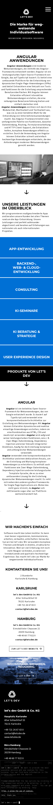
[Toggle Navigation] (48, 9)
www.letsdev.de (12, 737)
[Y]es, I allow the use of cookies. (17, 791)
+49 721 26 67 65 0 (26, 605)
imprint (28, 774)
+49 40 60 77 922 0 (26, 635)
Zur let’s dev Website (24, 648)
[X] (50, 763)
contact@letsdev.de (26, 609)
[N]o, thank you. (8, 795)
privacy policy (8, 774)
